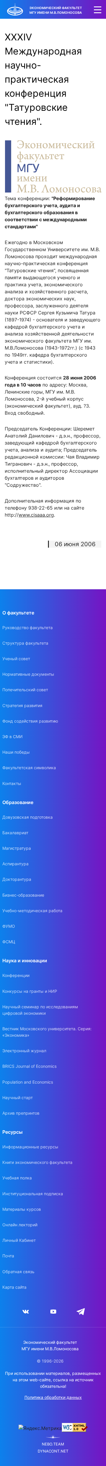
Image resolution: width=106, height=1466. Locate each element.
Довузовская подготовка (27, 817)
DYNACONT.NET (53, 1451)
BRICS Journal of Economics (29, 1066)
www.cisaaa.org (36, 515)
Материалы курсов (21, 1209)
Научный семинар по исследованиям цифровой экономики (40, 1010)
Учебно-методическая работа (32, 910)
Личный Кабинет (19, 1240)
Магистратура (16, 848)
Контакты (11, 783)
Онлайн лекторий (19, 1224)
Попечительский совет (25, 689)
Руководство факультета (27, 627)
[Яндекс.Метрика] (40, 1428)
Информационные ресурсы (30, 1146)
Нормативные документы (28, 674)
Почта (8, 1255)
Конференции (15, 975)
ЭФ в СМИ (12, 736)
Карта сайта (14, 1287)
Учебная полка (17, 1177)
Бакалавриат (15, 832)
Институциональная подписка (32, 1193)
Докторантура (16, 879)
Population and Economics (27, 1082)
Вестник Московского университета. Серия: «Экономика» (47, 1032)
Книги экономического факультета (37, 1162)
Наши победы (16, 752)
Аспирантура (15, 863)
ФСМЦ (8, 941)
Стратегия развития (22, 705)
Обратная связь (18, 1271)
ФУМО (8, 926)
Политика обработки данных (53, 1397)
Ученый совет (16, 658)
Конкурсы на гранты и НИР (29, 991)
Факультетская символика (29, 767)
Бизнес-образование (23, 895)
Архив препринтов (20, 1113)
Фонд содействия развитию (30, 720)
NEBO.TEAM (53, 1444)
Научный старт (17, 1097)
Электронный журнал (24, 1050)
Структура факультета (25, 643)
